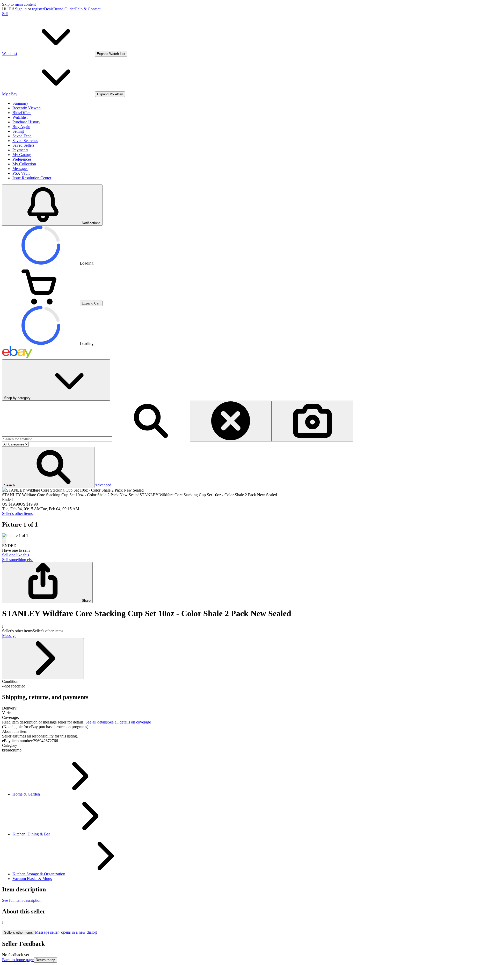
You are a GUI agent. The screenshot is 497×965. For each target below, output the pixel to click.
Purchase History (26, 122)
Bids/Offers (21, 112)
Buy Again (21, 126)
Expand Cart (91, 303)
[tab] (248, 731)
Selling (18, 131)
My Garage (21, 154)
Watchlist (19, 117)
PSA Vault (21, 173)
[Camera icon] (312, 421)
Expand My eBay (110, 94)
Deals (48, 9)
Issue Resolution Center (31, 178)
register (38, 9)
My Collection (24, 164)
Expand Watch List (111, 54)
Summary (20, 103)
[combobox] (57, 439)
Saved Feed (22, 136)
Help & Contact (87, 9)
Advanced (102, 485)
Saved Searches (25, 140)
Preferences (21, 159)
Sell (5, 13)
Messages (20, 168)
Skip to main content (19, 4)
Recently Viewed (26, 108)
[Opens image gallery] (4, 540)
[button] (48, 467)
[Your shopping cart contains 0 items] (41, 303)
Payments (20, 150)
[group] (248, 535)
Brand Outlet (64, 9)
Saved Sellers (23, 145)
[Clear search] (231, 421)
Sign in (21, 9)
